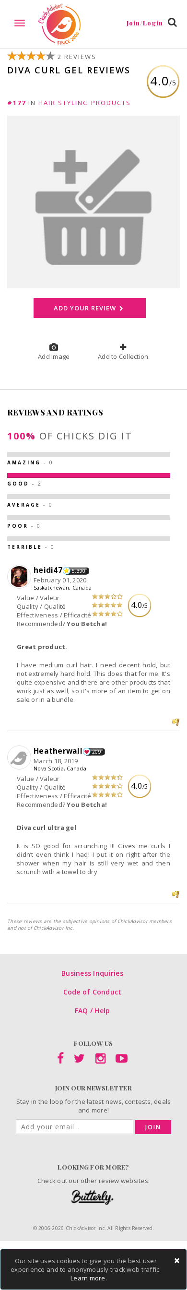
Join (153, 1127)
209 (96, 751)
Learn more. (88, 1278)
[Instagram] (100, 1060)
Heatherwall (58, 751)
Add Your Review (86, 308)
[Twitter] (79, 1060)
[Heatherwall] (20, 758)
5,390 (78, 571)
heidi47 (48, 570)
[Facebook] (60, 1060)
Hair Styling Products (84, 102)
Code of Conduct (92, 991)
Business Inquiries (92, 973)
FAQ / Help (92, 1010)
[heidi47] (20, 577)
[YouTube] (121, 1060)
